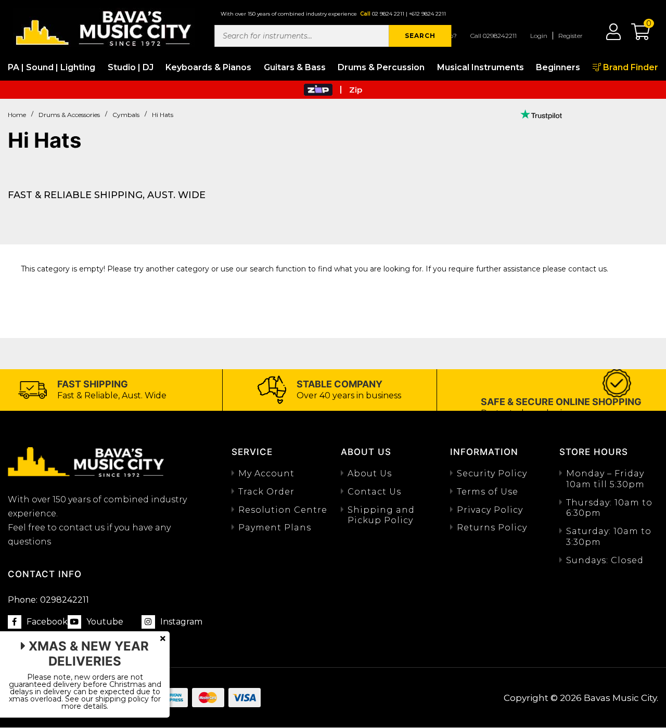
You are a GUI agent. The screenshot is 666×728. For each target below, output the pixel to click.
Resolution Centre (282, 510)
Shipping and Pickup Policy (381, 515)
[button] (635, 35)
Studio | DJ (130, 67)
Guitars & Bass (295, 67)
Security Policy (492, 473)
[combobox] (301, 36)
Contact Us (374, 492)
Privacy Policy (490, 510)
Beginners (558, 67)
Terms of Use (487, 492)
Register (570, 36)
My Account (266, 473)
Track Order (266, 492)
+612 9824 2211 (427, 13)
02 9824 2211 (388, 13)
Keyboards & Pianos (208, 67)
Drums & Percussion (381, 67)
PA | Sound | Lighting (51, 67)
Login (538, 36)
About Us (370, 473)
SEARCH (420, 36)
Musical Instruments (480, 67)
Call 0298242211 (493, 36)
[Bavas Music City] (104, 27)
